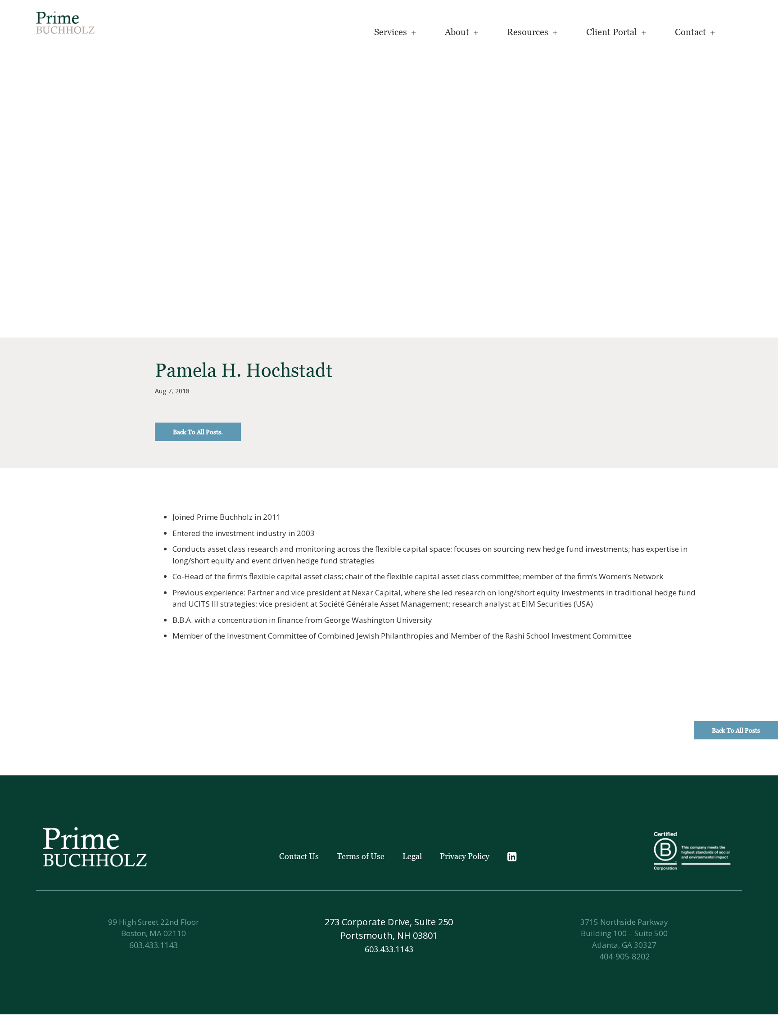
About (457, 32)
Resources (527, 32)
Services (390, 32)
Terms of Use (360, 856)
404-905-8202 (624, 956)
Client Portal (611, 32)
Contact (690, 32)
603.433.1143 (153, 945)
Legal (412, 856)
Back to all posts (736, 730)
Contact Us (299, 856)
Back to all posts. (198, 432)
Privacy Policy (464, 856)
